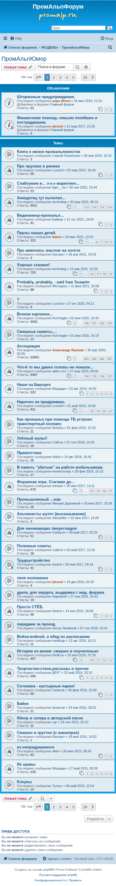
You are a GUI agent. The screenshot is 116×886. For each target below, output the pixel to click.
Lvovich (58, 170)
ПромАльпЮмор (24, 58)
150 (86, 323)
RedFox (58, 655)
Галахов (58, 690)
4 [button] (67, 77)
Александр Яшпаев (68, 350)
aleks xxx (59, 371)
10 (91, 660)
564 (86, 359)
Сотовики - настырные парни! (46, 686)
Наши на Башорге (34, 384)
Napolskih (59, 596)
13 (110, 660)
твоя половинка (32, 578)
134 (86, 376)
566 (102, 359)
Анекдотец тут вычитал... (41, 198)
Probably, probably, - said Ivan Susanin (53, 282)
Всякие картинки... (35, 314)
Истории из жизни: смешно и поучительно (57, 651)
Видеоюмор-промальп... (40, 215)
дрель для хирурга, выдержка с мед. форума (60, 592)
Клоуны (24, 782)
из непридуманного (35, 747)
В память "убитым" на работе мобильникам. (60, 467)
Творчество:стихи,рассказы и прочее (53, 668)
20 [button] (85, 77)
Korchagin (59, 318)
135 (94, 376)
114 (94, 207)
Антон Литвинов (64, 628)
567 (109, 359)
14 (91, 491)
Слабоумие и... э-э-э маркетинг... (48, 183)
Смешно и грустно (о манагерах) (48, 732)
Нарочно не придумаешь (41, 402)
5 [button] (73, 77)
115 (102, 207)
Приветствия (29, 453)
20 (104, 411)
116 (109, 207)
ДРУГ (56, 672)
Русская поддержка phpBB (58, 875)
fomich (57, 564)
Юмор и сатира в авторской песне (50, 718)
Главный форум (62, 104)
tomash (57, 486)
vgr (54, 722)
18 (104, 274)
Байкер (57, 219)
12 (104, 660)
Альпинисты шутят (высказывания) (51, 514)
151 (94, 323)
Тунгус (57, 786)
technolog (59, 202)
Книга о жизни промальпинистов (48, 151)
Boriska (57, 428)
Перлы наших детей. (36, 233)
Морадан (59, 388)
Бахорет (58, 254)
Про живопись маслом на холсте (48, 250)
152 (102, 323)
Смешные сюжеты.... (37, 331)
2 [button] (54, 77)
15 (97, 491)
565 (94, 359)
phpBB (48, 869)
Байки (23, 703)
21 (110, 411)
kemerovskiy (61, 471)
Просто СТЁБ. (30, 607)
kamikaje (58, 640)
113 (86, 207)
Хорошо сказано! (33, 265)
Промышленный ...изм (39, 499)
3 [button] (60, 77)
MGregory (59, 286)
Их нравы (26, 764)
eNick (56, 457)
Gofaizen (58, 532)
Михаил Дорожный (66, 503)
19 (110, 274)
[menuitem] (16, 38)
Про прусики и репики (38, 166)
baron (57, 237)
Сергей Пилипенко (66, 155)
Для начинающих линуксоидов (47, 528)
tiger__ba (59, 187)
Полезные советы (34, 546)
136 (102, 376)
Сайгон (57, 442)
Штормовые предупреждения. (46, 97)
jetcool (57, 126)
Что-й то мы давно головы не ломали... (55, 367)
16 (91, 274)
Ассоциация (28, 346)
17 (97, 274)
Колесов (58, 707)
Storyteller (59, 518)
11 (97, 660)
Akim (55, 751)
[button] (38, 77)
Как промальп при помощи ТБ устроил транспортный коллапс (54, 421)
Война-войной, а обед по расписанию (53, 636)
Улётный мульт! (32, 438)
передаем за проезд (36, 624)
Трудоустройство (33, 560)
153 (109, 323)
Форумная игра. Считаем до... (46, 482)
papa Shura (61, 101)
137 (109, 376)
